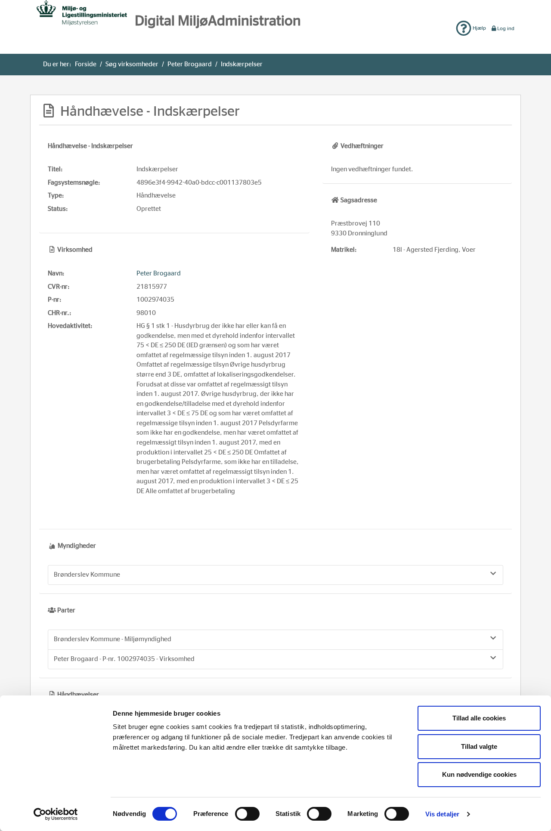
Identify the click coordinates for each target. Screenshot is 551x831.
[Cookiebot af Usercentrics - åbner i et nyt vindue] (55, 814)
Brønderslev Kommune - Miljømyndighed (112, 639)
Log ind (505, 28)
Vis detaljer (442, 814)
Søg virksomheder (131, 64)
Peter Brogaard (189, 64)
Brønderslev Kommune (87, 575)
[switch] (247, 814)
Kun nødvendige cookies (479, 774)
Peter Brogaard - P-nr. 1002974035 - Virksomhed (124, 659)
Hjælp (478, 28)
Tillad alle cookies (479, 718)
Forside (85, 64)
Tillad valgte (479, 746)
